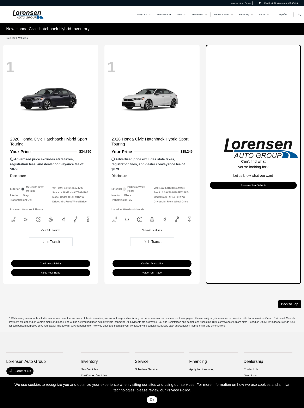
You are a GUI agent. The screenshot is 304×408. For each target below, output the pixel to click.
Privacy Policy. (179, 390)
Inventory (89, 361)
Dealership (253, 361)
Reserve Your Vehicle (253, 185)
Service (141, 361)
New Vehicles (89, 369)
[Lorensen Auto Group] (25, 14)
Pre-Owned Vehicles (94, 375)
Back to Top (289, 304)
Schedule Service (146, 369)
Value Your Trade (50, 272)
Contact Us (22, 371)
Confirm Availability (50, 263)
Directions (250, 375)
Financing (198, 361)
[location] (260, 3)
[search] (299, 14)
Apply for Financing (201, 369)
